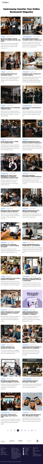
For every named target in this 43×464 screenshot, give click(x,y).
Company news (25, 309)
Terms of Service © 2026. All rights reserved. (13, 461)
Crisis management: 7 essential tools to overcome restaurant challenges (10, 313)
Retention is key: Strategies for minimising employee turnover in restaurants (31, 279)
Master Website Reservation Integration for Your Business (31, 245)
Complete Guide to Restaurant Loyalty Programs (31, 74)
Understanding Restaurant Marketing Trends (9, 74)
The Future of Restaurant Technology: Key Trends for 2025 (9, 416)
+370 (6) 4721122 (14, 456)
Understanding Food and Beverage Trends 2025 (30, 381)
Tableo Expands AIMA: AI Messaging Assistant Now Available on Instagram (30, 313)
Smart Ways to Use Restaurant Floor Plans (31, 108)
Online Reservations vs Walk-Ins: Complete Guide (10, 142)
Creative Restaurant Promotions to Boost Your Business (10, 279)
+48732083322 (14, 458)
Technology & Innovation (27, 36)
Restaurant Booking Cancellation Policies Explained (31, 176)
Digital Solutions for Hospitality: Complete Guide (10, 108)
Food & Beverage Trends (27, 378)
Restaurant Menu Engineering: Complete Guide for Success (10, 211)
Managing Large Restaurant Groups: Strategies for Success (10, 381)
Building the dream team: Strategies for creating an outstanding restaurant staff (9, 176)
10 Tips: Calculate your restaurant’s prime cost (8, 347)
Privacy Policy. (3, 461)
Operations (3, 105)
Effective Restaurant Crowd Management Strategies (30, 211)
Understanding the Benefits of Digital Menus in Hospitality (31, 347)
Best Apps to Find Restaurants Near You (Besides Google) (31, 415)
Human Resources (4, 173)
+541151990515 (14, 454)
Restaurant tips (25, 71)
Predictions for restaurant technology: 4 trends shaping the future (10, 245)
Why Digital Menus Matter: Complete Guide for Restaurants (32, 39)
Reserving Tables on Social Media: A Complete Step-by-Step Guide (11, 40)
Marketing (3, 36)
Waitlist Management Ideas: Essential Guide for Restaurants (31, 142)
